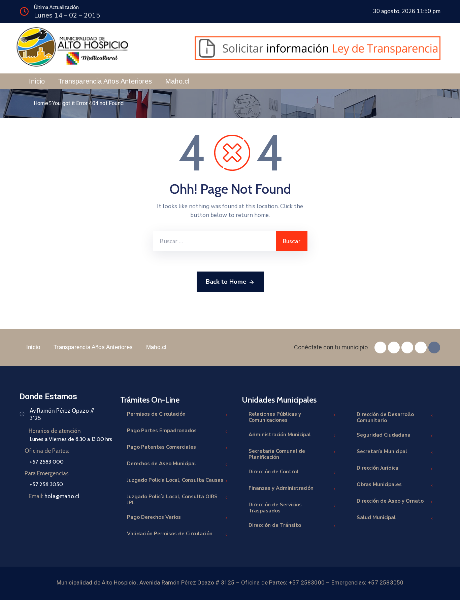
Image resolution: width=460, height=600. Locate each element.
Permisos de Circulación (156, 414)
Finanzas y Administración (281, 488)
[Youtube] (421, 347)
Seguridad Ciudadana (383, 435)
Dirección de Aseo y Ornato (390, 501)
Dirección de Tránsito (275, 525)
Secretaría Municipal (382, 451)
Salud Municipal (376, 517)
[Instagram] (407, 347)
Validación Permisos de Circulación (169, 533)
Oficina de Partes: (47, 450)
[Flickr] (434, 347)
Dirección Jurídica (377, 468)
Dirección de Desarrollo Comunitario (385, 417)
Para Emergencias (47, 473)
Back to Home (226, 282)
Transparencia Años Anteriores (105, 81)
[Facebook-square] (380, 347)
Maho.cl (177, 81)
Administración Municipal (280, 434)
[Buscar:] (214, 241)
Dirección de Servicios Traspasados (275, 507)
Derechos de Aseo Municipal (161, 463)
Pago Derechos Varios (154, 517)
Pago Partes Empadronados (162, 430)
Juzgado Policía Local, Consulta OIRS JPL (172, 499)
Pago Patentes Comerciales (161, 447)
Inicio (37, 81)
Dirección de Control (273, 471)
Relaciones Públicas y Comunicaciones (275, 417)
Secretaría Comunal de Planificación (277, 454)
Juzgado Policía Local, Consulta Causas (175, 480)
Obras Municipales (379, 484)
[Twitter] (394, 347)
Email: (54, 496)
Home (41, 103)
